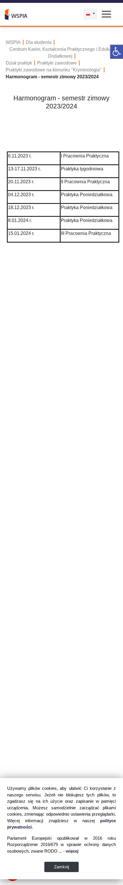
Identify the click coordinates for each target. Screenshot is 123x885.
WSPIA (13, 42)
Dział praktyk (19, 63)
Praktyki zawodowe (57, 63)
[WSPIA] (16, 13)
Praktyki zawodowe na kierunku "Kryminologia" (54, 69)
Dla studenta (38, 42)
